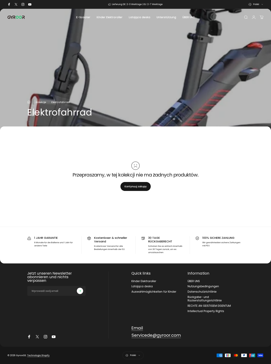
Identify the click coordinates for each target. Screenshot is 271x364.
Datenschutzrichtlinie (202, 292)
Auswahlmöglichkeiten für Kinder (153, 292)
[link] (137, 328)
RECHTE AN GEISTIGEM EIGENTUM (209, 306)
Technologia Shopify (38, 355)
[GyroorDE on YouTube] (54, 337)
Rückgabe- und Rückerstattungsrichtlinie (205, 298)
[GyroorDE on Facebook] (29, 337)
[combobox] (256, 4)
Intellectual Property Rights (206, 311)
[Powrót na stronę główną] (28, 102)
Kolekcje (41, 102)
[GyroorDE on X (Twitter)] (37, 337)
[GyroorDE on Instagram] (45, 337)
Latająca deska (142, 286)
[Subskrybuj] (80, 291)
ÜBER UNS (194, 281)
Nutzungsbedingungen (203, 286)
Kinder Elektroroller (143, 281)
